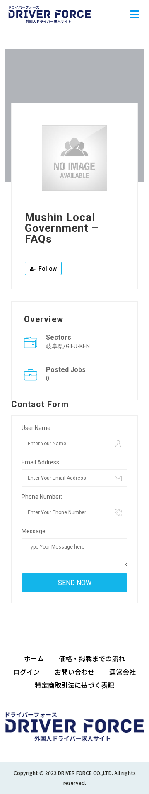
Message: (34, 531)
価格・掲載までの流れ (92, 658)
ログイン (26, 672)
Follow (47, 268)
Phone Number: (42, 496)
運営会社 (122, 672)
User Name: (37, 428)
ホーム (34, 658)
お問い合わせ (74, 672)
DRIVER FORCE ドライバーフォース (49, 14)
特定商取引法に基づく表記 (74, 685)
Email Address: (41, 462)
